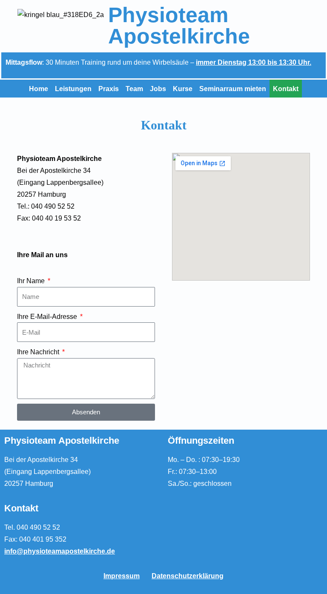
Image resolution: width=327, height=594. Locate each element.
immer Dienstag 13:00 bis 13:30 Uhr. (253, 62)
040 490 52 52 (38, 527)
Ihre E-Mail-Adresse (48, 316)
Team (134, 88)
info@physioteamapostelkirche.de (59, 551)
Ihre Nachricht (39, 352)
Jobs (158, 88)
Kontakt (285, 88)
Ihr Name (31, 280)
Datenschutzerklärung (188, 576)
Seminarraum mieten (232, 88)
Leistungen (73, 88)
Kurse (182, 88)
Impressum (121, 576)
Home (38, 88)
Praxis (108, 88)
